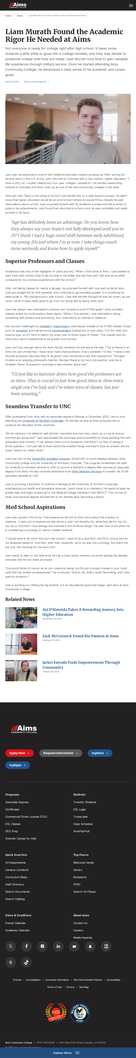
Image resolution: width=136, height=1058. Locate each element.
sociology (22, 330)
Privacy (71, 987)
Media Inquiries (82, 937)
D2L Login (79, 809)
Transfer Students (84, 802)
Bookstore (79, 877)
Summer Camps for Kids (20, 838)
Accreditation (33, 979)
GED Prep (11, 831)
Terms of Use (54, 987)
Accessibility (113, 979)
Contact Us (80, 923)
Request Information (58, 753)
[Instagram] (42, 946)
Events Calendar (15, 923)
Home (8, 15)
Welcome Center (83, 862)
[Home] (23, 729)
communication (61, 330)
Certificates (12, 809)
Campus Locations (17, 870)
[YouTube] (74, 946)
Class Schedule (83, 824)
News (20, 15)
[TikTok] (26, 962)
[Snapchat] (90, 946)
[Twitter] (10, 946)
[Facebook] (26, 946)
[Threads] (10, 962)
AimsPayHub (81, 831)
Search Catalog (15, 899)
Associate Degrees (17, 802)
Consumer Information (57, 979)
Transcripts (80, 816)
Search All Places (84, 891)
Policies (17, 979)
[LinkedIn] (58, 946)
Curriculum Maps (16, 877)
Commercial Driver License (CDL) (26, 816)
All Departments (15, 862)
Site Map (84, 987)
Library (77, 870)
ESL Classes (13, 824)
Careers (78, 930)
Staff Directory (14, 884)
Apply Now (17, 753)
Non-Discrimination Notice (88, 979)
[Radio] (106, 946)
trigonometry (61, 326)
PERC (76, 884)
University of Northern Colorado (43, 420)
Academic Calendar (17, 930)
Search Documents (17, 891)
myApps (15, 765)
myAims (98, 753)
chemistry (45, 326)
